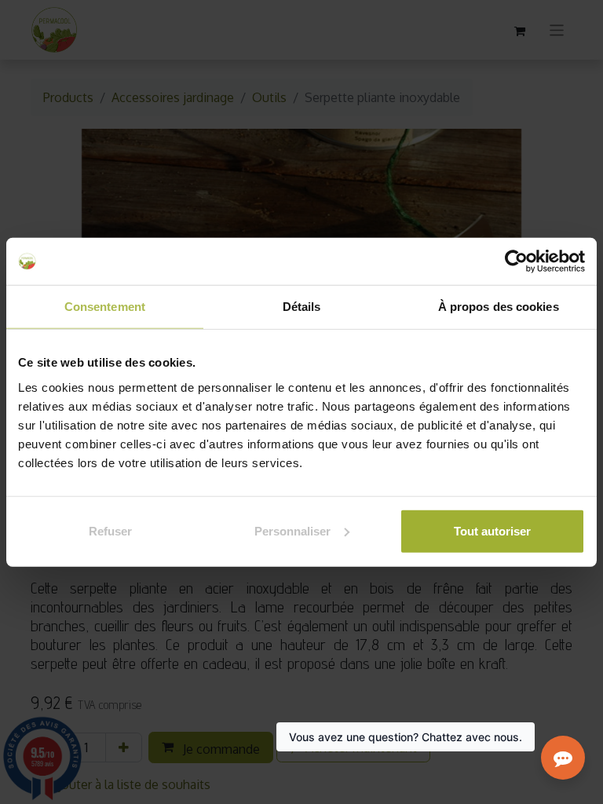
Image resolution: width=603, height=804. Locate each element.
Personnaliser (292, 530)
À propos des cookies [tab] (498, 306)
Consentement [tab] (104, 306)
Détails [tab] (302, 306)
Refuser (110, 530)
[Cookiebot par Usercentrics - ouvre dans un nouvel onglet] (516, 261)
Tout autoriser (492, 530)
